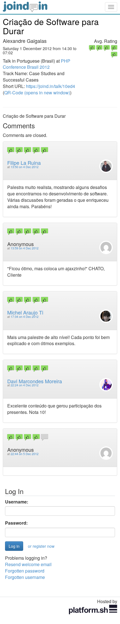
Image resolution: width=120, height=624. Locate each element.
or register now (41, 546)
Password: (16, 523)
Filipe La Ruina (24, 162)
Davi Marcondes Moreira (34, 381)
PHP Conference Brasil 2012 (36, 64)
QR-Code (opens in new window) (37, 92)
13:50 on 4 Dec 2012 (25, 167)
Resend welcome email (28, 564)
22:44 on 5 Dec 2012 (25, 454)
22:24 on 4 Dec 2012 (25, 385)
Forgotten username (25, 577)
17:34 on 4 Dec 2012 (25, 317)
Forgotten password (24, 571)
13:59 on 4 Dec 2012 (25, 248)
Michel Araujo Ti (25, 312)
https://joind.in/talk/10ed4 (50, 86)
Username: (16, 502)
